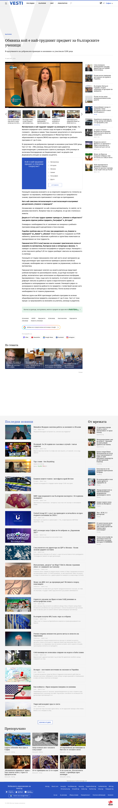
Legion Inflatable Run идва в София (16, 749)
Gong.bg (63, 786)
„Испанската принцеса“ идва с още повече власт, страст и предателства (17, 772)
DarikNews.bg (72, 786)
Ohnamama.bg (65, 789)
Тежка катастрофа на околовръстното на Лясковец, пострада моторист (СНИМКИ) (105, 539)
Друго (52, 179)
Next (82, 118)
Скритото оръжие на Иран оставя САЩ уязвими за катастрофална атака (55, 600)
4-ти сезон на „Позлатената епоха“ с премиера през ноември (71, 772)
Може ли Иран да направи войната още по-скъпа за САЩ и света (103, 155)
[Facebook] (113, 797)
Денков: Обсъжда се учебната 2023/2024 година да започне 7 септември (13, 364)
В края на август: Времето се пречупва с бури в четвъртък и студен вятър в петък (102, 144)
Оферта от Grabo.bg (39, 464)
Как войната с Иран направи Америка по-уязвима (55, 687)
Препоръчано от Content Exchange (76, 781)
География (54, 176)
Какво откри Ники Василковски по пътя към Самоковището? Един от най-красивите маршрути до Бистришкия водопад (105, 457)
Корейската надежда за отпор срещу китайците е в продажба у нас (103, 121)
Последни (30, 3)
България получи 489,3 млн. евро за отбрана (52, 616)
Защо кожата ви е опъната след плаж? (43, 749)
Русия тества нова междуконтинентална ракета (102, 98)
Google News (49, 337)
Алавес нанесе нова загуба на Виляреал (104, 503)
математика (63, 318)
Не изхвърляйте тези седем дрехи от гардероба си (105, 481)
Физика (53, 169)
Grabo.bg (84, 789)
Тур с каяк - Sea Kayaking (44, 461)
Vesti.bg (16, 3)
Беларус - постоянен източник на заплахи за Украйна (56, 670)
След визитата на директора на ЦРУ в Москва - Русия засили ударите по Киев (56, 549)
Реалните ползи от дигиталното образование (71, 365)
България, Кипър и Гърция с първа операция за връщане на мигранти (103, 88)
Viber (26, 337)
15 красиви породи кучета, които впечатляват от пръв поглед (104, 429)
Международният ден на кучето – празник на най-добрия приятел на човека (105, 442)
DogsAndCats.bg (91, 786)
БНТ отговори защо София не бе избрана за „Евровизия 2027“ (57, 531)
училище (52, 318)
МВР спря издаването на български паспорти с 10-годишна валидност (58, 497)
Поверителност (85, 795)
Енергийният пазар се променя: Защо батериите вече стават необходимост (102, 109)
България (42, 3)
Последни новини (19, 421)
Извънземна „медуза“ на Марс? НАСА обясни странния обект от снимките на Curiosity (57, 566)
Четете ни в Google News (20, 796)
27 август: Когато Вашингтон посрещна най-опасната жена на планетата (102, 132)
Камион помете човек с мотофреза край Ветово (54, 479)
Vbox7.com (55, 786)
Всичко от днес (45, 722)
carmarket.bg (97, 124)
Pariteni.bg (92, 789)
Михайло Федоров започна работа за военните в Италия (57, 427)
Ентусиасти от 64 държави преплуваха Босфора (105, 470)
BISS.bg (111, 786)
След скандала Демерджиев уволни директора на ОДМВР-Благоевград (102, 67)
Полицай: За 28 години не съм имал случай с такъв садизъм (55, 445)
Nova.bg (81, 786)
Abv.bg (47, 786)
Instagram (71, 337)
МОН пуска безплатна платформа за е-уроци (53, 366)
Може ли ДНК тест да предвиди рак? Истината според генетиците (56, 583)
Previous (6, 118)
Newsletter (37, 337)
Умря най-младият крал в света (47, 704)
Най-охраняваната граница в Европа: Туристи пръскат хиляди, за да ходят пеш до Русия (103, 167)
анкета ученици (37, 321)
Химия (52, 172)
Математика (54, 162)
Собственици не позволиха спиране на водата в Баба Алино (59, 652)
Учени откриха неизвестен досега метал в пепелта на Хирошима (56, 635)
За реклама (63, 795)
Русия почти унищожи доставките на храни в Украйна (102, 77)
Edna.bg (100, 789)
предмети (42, 318)
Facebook (61, 337)
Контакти (110, 795)
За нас (55, 795)
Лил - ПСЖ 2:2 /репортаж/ (102, 513)
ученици (26, 318)
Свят (52, 3)
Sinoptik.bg (75, 789)
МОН (33, 318)
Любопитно (62, 3)
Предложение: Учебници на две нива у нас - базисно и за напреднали (34, 364)
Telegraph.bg (109, 789)
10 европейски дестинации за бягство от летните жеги (72, 749)
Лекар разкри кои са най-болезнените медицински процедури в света (104, 492)
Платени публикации (99, 795)
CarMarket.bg (102, 786)
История (53, 165)
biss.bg (95, 114)
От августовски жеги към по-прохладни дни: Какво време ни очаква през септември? (104, 526)
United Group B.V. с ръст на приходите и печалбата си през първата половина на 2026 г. (58, 514)
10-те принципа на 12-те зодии (45, 770)
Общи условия (74, 795)
